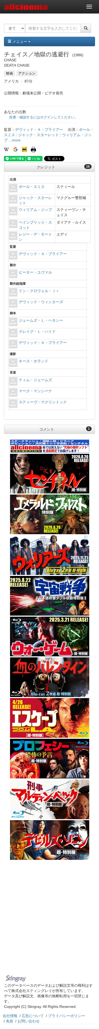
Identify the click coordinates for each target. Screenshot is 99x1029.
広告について (33, 1016)
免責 (9, 1021)
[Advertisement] (49, 920)
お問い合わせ (28, 1021)
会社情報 (10, 1016)
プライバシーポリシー (66, 1016)
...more (15, 140)
